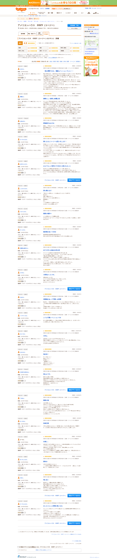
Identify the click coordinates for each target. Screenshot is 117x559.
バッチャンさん (23, 315)
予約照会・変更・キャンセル (90, 8)
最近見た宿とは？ (95, 33)
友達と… (46, 441)
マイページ (99, 8)
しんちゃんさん (23, 188)
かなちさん (22, 352)
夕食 (64, 61)
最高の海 (46, 400)
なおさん (22, 297)
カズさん (22, 272)
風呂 (58, 61)
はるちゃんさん (23, 164)
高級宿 (36, 15)
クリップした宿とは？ (94, 29)
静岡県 (25, 21)
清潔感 (78, 61)
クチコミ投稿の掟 (52, 57)
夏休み (45, 461)
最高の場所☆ (47, 213)
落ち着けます (47, 190)
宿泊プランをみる (74, 180)
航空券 (75, 12)
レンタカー (68, 13)
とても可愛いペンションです (52, 317)
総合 (51, 61)
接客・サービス (71, 61)
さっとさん (22, 230)
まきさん (22, 69)
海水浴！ (46, 354)
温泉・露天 (32, 15)
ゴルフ (82, 12)
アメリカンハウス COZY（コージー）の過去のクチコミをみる (66, 534)
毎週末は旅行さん (24, 248)
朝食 (61, 61)
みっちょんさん (23, 459)
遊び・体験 (50, 13)
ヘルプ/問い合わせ (97, 5)
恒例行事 (46, 423)
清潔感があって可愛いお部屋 (52, 299)
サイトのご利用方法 (89, 5)
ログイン (42, 8)
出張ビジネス (26, 15)
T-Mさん (22, 398)
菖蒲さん (22, 96)
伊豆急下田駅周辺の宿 (89, 51)
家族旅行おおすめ (48, 123)
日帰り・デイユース (42, 15)
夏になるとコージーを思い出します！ (55, 141)
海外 (89, 13)
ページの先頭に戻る (76, 541)
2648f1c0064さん (24, 372)
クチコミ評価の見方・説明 (76, 43)
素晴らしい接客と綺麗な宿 (51, 98)
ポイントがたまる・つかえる (23, 18)
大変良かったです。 (49, 274)
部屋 (54, 61)
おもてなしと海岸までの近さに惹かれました (57, 166)
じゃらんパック (41, 13)
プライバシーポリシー (94, 557)
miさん (21, 477)
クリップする (74, 28)
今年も (45, 336)
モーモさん (22, 421)
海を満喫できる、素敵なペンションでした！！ (58, 71)
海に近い (46, 480)
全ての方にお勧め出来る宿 (51, 250)
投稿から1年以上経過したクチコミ (44, 550)
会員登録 (47, 8)
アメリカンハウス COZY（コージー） (47, 21)
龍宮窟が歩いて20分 (49, 232)
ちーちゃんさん (23, 139)
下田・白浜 (30, 21)
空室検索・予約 (74, 25)
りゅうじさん (23, 211)
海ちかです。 (47, 374)
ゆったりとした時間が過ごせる (53, 506)
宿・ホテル (20, 21)
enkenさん (22, 121)
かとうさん (22, 334)
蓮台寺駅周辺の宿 (88, 53)
